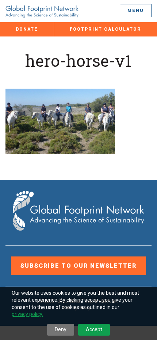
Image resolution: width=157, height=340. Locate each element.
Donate (27, 29)
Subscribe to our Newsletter (78, 265)
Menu (135, 10)
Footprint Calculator (105, 29)
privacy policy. (27, 314)
